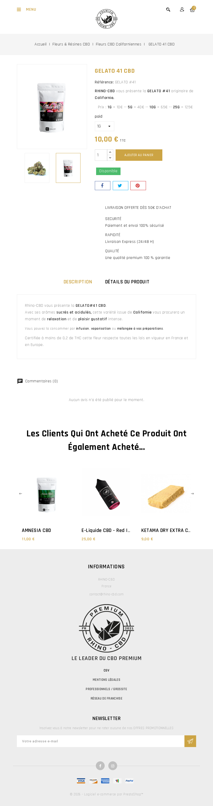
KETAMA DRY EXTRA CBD (167, 530)
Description (78, 281)
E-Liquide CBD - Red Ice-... (110, 530)
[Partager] (102, 185)
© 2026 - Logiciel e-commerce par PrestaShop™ (106, 794)
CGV (106, 670)
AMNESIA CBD (36, 530)
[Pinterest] (138, 185)
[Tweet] (120, 185)
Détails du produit (127, 281)
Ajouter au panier (139, 155)
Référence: (104, 82)
